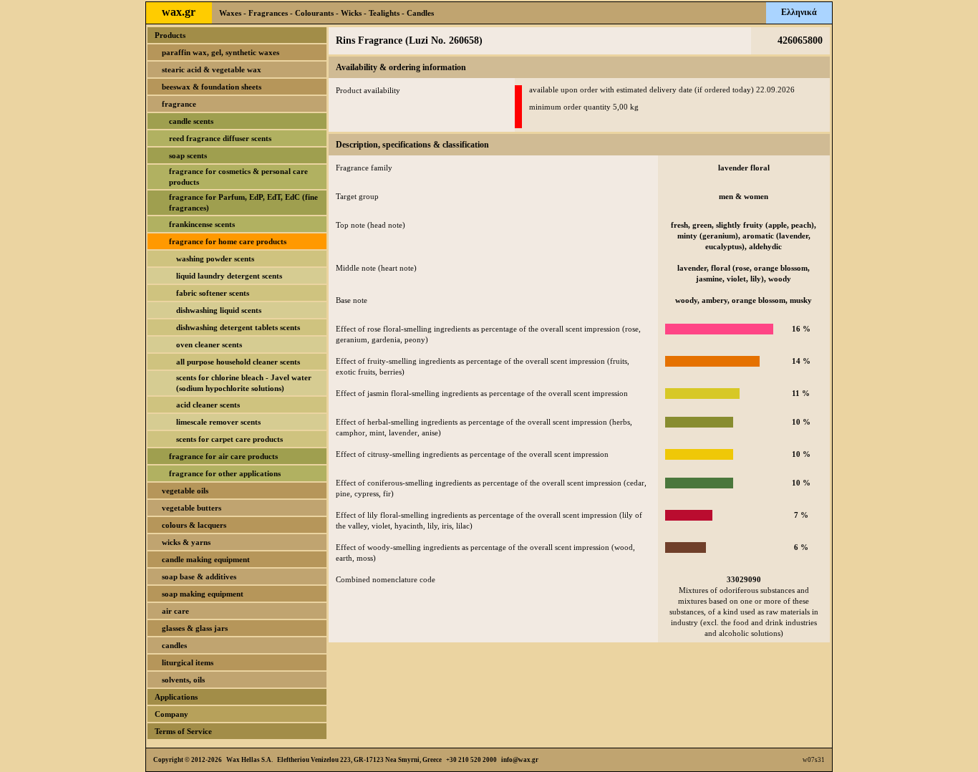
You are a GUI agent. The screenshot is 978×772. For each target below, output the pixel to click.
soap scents (188, 155)
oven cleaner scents (209, 344)
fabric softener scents (212, 293)
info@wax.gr (519, 759)
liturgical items (187, 662)
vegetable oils (185, 490)
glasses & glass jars (195, 628)
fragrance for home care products (227, 241)
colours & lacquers (194, 525)
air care (175, 611)
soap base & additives (199, 576)
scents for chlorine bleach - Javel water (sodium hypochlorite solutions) (243, 382)
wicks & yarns (186, 542)
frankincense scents (202, 224)
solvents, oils (183, 679)
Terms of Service (183, 731)
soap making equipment (202, 593)
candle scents (191, 121)
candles (174, 645)
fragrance (179, 104)
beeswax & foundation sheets (211, 86)
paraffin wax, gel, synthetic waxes (220, 52)
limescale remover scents (218, 422)
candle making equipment (206, 559)
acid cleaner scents (208, 404)
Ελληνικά (799, 12)
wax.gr (178, 12)
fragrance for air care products (223, 456)
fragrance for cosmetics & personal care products (238, 176)
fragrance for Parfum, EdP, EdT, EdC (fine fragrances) (243, 202)
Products (170, 35)
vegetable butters (191, 507)
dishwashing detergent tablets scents (238, 327)
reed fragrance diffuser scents (220, 138)
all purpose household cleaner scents (238, 361)
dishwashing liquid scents (218, 310)
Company (171, 714)
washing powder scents (215, 258)
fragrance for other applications (225, 473)
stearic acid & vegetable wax (211, 69)
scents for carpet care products (229, 439)
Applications (176, 697)
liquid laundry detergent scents (229, 275)
